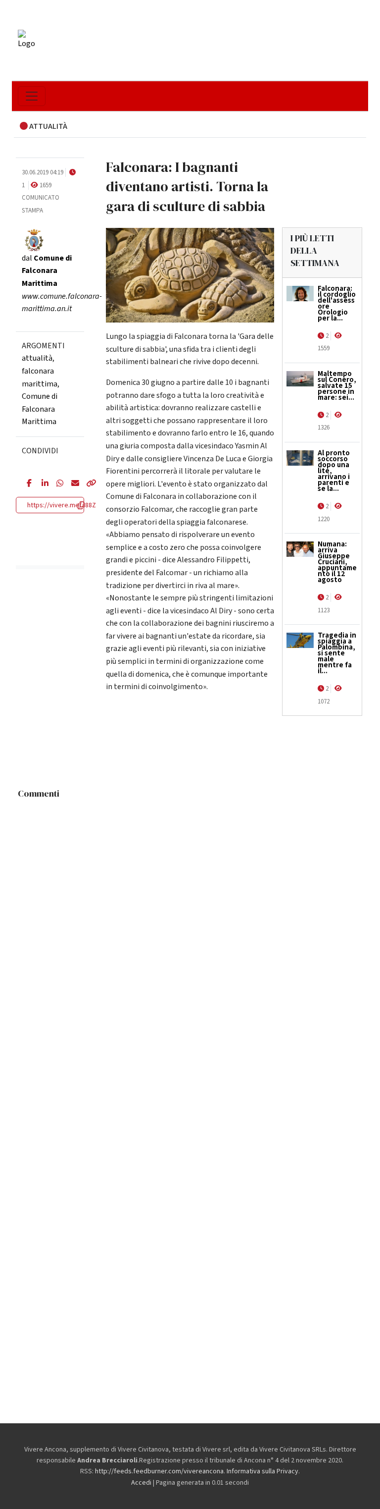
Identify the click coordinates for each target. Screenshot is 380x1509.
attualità (37, 358)
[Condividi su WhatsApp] (56, 484)
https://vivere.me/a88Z (61, 505)
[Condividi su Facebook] (27, 484)
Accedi (141, 1483)
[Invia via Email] (71, 484)
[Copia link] (86, 484)
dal (47, 271)
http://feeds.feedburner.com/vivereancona (159, 1471)
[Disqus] (190, 928)
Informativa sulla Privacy (262, 1471)
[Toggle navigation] (32, 96)
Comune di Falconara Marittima (39, 409)
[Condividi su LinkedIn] (42, 484)
